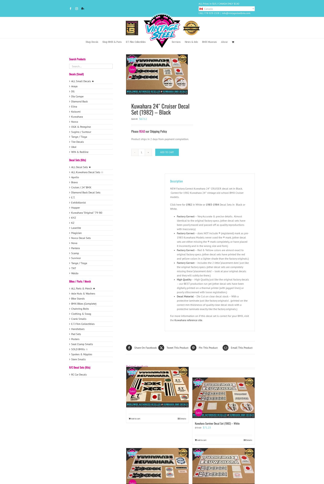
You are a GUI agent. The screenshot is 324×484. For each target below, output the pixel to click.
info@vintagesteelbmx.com (236, 13)
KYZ (73, 217)
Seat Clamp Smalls (82, 344)
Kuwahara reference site (188, 320)
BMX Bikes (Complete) (83, 303)
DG (73, 91)
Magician (76, 233)
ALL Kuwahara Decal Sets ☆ (87, 172)
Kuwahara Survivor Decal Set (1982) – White (217, 423)
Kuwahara (77, 116)
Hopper (75, 207)
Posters (75, 339)
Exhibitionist (78, 202)
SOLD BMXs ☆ (79, 349)
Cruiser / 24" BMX (81, 187)
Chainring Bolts (80, 308)
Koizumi (75, 111)
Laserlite (76, 228)
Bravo (74, 182)
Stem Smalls (78, 359)
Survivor (76, 258)
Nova (74, 243)
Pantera (75, 248)
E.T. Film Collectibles (83, 324)
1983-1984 (212, 204)
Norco (74, 121)
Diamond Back (79, 101)
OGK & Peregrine (81, 126)
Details (183, 418)
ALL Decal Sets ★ (81, 167)
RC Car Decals (79, 374)
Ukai (73, 147)
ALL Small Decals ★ (82, 81)
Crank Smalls (78, 318)
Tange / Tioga (79, 136)
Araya (74, 86)
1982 (189, 204)
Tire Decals (77, 141)
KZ (72, 222)
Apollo (75, 177)
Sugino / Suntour (81, 131)
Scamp (75, 253)
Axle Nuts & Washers (83, 293)
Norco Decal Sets (81, 238)
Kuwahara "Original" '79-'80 (86, 212)
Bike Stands (78, 298)
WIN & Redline (79, 152)
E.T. (73, 197)
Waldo (74, 273)
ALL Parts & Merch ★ (83, 288)
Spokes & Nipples (81, 354)
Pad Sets (76, 334)
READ (142, 131)
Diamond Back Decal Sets (85, 192)
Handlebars (78, 329)
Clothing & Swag (81, 313)
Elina (74, 106)
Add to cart (167, 152)
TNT (73, 268)
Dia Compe (77, 96)
